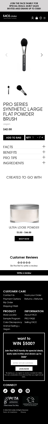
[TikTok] (5, 391)
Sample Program (11, 318)
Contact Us (8, 295)
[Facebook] (20, 391)
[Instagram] (13, 391)
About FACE (31, 314)
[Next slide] (41, 55)
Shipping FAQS (10, 306)
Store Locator (10, 314)
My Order (8, 302)
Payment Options (12, 298)
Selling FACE (31, 322)
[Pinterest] (28, 391)
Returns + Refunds (33, 298)
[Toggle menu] (44, 18)
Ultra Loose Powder (24, 227)
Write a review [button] (24, 272)
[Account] (32, 18)
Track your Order (32, 295)
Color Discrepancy (12, 322)
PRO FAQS (30, 318)
